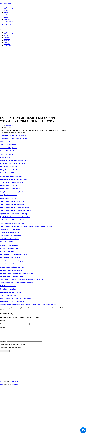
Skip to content (4, 1)
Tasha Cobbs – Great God (8, 286)
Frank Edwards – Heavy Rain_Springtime (13, 138)
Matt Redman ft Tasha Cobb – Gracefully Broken (15, 298)
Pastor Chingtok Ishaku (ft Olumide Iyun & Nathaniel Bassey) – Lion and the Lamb (26, 226)
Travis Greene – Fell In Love (9, 248)
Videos (6, 10)
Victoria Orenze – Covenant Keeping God (13, 261)
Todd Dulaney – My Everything (10, 257)
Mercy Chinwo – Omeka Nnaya (10, 188)
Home (6, 7)
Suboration (7, 19)
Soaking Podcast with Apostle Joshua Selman (14, 160)
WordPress (15, 381)
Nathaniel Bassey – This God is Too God (12, 220)
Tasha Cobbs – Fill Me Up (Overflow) (12, 301)
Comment (3, 341)
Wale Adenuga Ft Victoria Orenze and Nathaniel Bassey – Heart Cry (21, 279)
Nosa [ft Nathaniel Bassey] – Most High (12, 223)
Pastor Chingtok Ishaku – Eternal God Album (14, 207)
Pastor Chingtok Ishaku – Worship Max (12, 204)
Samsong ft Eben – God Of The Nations (12, 163)
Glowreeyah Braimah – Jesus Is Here (11, 176)
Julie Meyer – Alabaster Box (9, 245)
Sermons (6, 16)
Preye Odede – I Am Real (8, 289)
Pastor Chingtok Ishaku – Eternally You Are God (15, 210)
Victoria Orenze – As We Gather (10, 264)
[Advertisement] (33, 61)
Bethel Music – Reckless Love (9, 239)
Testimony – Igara (5, 157)
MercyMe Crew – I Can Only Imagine (12, 192)
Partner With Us (8, 21)
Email (2, 324)
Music (6, 17)
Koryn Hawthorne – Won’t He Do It (11, 182)
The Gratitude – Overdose (8, 198)
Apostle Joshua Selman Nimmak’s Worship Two (15, 217)
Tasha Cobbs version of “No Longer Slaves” (14, 179)
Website (2, 327)
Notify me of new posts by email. (12, 347)
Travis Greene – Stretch (7, 251)
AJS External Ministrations (12, 9)
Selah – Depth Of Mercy (7, 242)
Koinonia (7, 14)
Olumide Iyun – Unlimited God (9, 232)
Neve (1, 381)
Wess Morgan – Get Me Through (10, 235)
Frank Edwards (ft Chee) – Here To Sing (13, 135)
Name (2, 320)
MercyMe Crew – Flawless (8, 195)
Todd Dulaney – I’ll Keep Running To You (13, 254)
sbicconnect (9, 125)
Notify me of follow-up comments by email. (15, 344)
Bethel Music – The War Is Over (10, 229)
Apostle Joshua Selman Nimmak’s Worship (13, 214)
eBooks (6, 12)
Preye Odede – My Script (8, 295)
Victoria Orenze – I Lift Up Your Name (12, 267)
